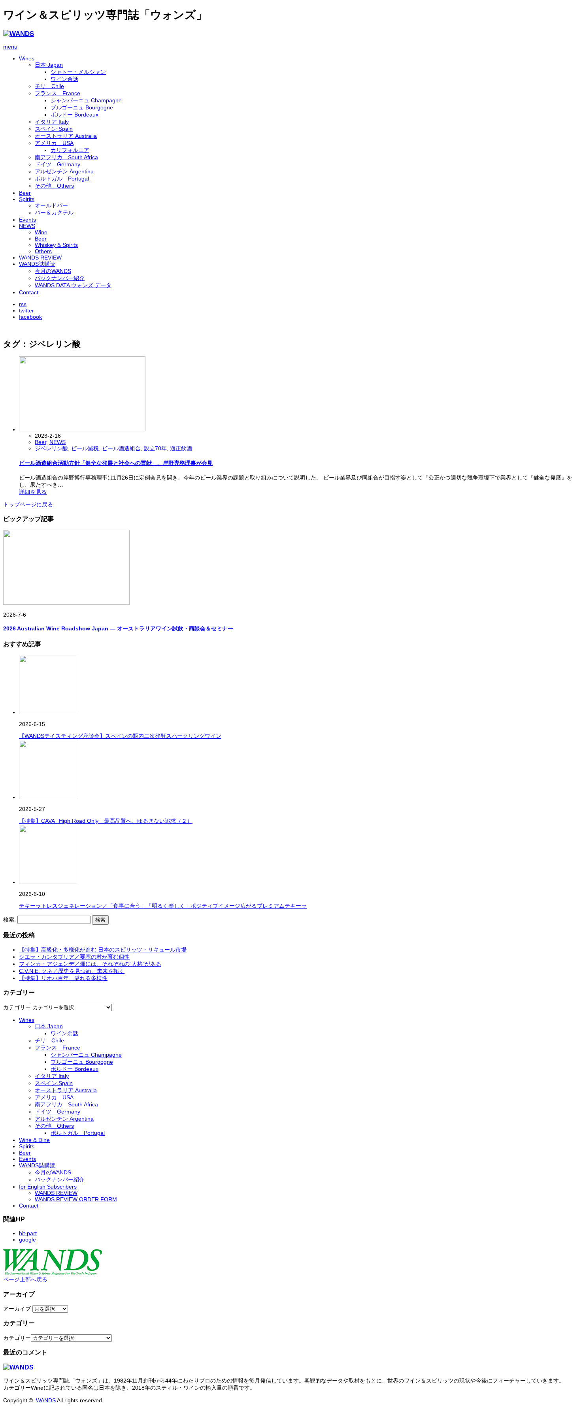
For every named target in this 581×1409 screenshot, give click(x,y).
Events (27, 219)
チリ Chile (49, 86)
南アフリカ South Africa (66, 157)
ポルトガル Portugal (62, 178)
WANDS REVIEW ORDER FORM (76, 1199)
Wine (41, 232)
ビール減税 (85, 448)
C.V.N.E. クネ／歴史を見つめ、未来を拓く (71, 971)
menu (10, 46)
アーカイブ (17, 1309)
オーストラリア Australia (66, 136)
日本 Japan (49, 65)
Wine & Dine (34, 1140)
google (27, 1239)
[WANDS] (18, 34)
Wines (26, 58)
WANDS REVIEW (40, 257)
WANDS (46, 1400)
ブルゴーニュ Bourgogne (82, 107)
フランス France (57, 93)
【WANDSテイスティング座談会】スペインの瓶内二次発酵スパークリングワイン (120, 736)
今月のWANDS (53, 271)
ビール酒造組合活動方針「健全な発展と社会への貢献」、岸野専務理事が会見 (116, 463)
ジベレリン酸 (51, 448)
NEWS (27, 226)
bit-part (28, 1233)
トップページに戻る (28, 504)
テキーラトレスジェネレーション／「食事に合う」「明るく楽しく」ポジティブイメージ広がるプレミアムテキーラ (163, 906)
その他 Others (54, 185)
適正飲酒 (181, 448)
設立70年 (155, 448)
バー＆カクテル (54, 212)
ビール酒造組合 (121, 448)
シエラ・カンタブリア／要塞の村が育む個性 (74, 957)
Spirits (26, 199)
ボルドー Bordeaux (74, 114)
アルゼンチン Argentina (64, 171)
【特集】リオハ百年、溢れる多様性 (63, 978)
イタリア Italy (52, 122)
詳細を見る (33, 492)
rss (22, 304)
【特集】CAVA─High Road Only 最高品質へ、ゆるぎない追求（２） (105, 821)
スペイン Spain (54, 129)
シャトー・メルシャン (78, 72)
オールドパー (51, 205)
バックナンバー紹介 (60, 278)
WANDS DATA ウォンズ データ (73, 285)
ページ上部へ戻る (25, 1279)
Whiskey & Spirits (56, 245)
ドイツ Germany (57, 164)
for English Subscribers (48, 1186)
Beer (25, 193)
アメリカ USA (54, 143)
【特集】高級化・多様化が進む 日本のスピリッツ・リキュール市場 (103, 949)
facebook (30, 317)
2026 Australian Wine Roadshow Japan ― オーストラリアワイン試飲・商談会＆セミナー (118, 628)
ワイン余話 (64, 79)
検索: (9, 919)
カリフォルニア (70, 150)
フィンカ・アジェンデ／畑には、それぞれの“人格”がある (90, 964)
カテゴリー (17, 1007)
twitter (26, 310)
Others (43, 251)
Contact (28, 292)
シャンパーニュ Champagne (86, 100)
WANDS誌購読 (37, 264)
